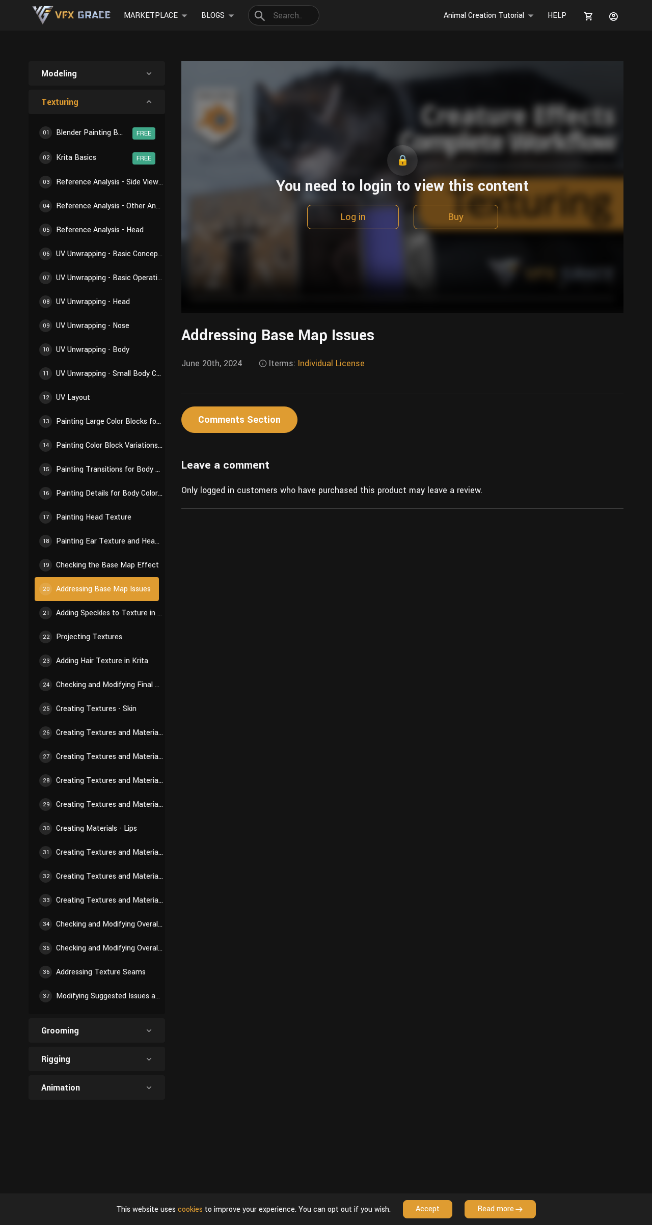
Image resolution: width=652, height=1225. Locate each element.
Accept (428, 1209)
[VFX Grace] (72, 15)
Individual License (331, 363)
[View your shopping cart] (587, 16)
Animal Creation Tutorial (484, 15)
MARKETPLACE (151, 15)
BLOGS (213, 15)
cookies (190, 1209)
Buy (456, 217)
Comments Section (239, 419)
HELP (557, 15)
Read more (495, 1209)
